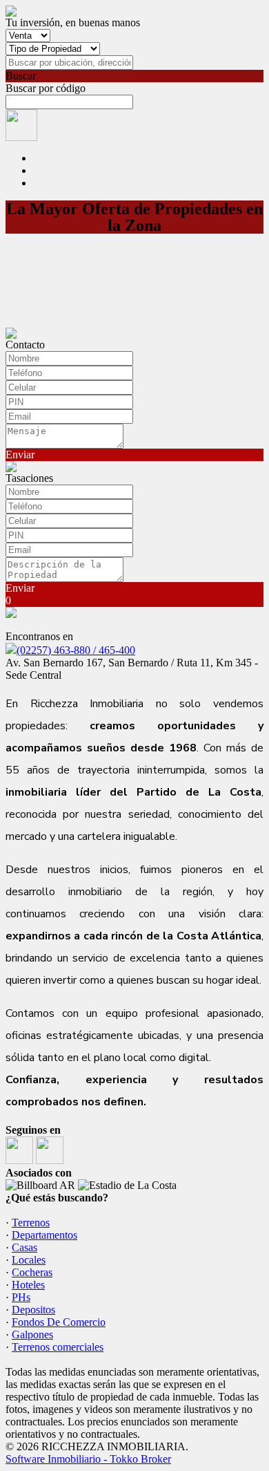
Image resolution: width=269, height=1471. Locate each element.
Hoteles (28, 1285)
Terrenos (31, 1222)
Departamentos (44, 1235)
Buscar (21, 76)
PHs (21, 1297)
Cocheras (32, 1272)
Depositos (33, 1309)
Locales (29, 1260)
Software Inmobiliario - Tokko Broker (88, 1459)
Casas (24, 1247)
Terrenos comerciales (57, 1347)
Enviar (20, 454)
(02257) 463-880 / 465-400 (76, 650)
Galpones (32, 1334)
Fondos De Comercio (59, 1322)
